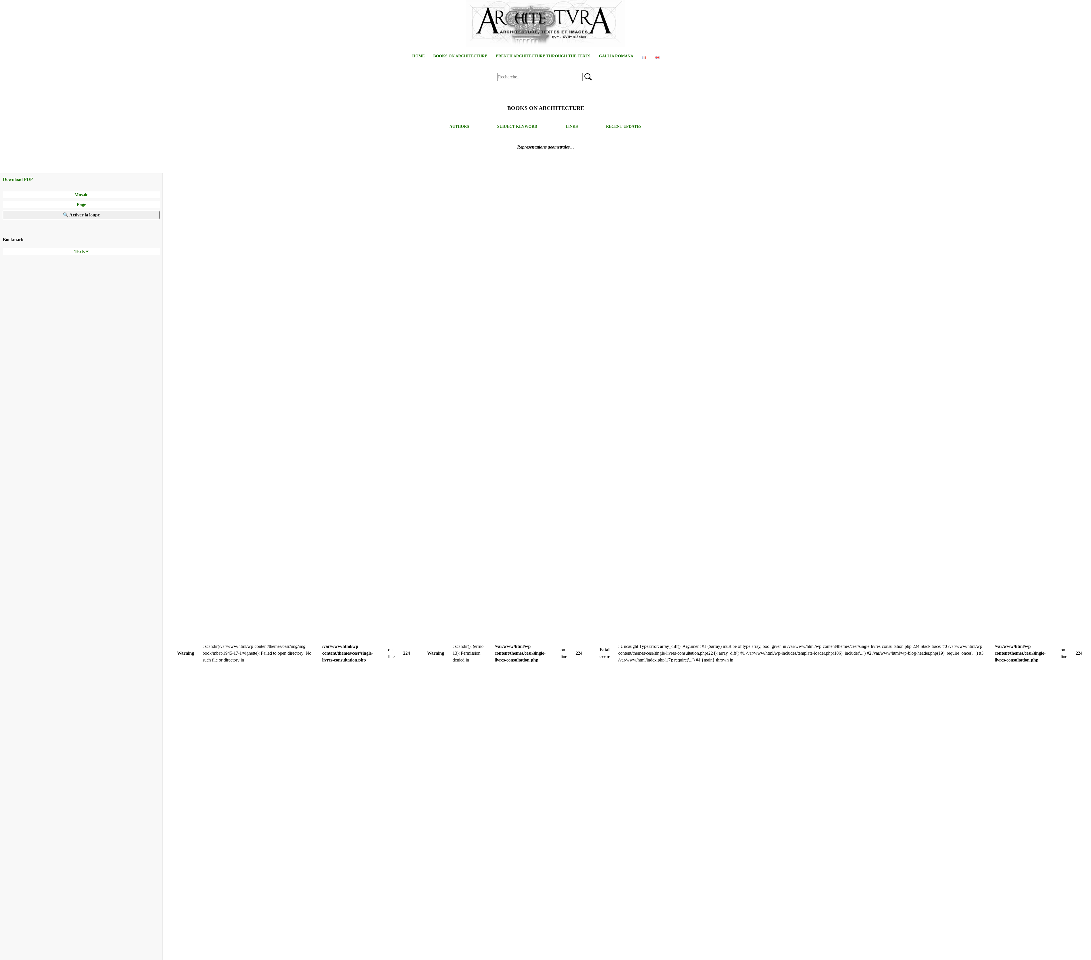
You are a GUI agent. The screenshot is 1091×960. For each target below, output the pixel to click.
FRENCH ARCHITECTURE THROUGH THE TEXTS (543, 56)
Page (81, 204)
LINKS (572, 126)
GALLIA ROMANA (616, 56)
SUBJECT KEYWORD (517, 126)
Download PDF (18, 179)
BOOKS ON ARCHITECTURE (460, 56)
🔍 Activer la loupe (81, 214)
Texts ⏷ (81, 251)
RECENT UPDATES (624, 126)
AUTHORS (459, 126)
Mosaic (81, 194)
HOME (418, 56)
